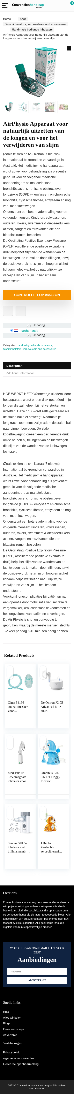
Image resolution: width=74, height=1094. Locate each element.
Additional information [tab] (20, 373)
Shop (23, 18)
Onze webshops (13, 1029)
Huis (6, 1011)
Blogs (6, 1023)
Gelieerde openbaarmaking (21, 1064)
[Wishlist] (61, 5)
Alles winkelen (12, 1017)
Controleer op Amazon (37, 295)
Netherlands (29, 330)
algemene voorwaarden (18, 1058)
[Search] (52, 5)
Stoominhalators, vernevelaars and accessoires (35, 24)
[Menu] (5, 5)
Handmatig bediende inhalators (32, 29)
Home (7, 18)
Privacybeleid (11, 1052)
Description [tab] (14, 365)
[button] (69, 48)
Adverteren (10, 1035)
